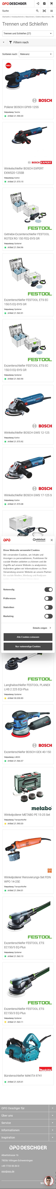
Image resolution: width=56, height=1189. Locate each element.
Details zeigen (40, 628)
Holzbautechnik (17, 17)
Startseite (6, 17)
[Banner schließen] (52, 540)
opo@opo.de (7, 1171)
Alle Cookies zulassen (28, 637)
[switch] (49, 598)
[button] (49, 1181)
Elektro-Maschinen (43, 17)
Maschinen (30, 17)
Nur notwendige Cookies (27, 646)
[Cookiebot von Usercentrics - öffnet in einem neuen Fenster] (34, 540)
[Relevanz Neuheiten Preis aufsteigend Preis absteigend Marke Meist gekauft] (36, 54)
